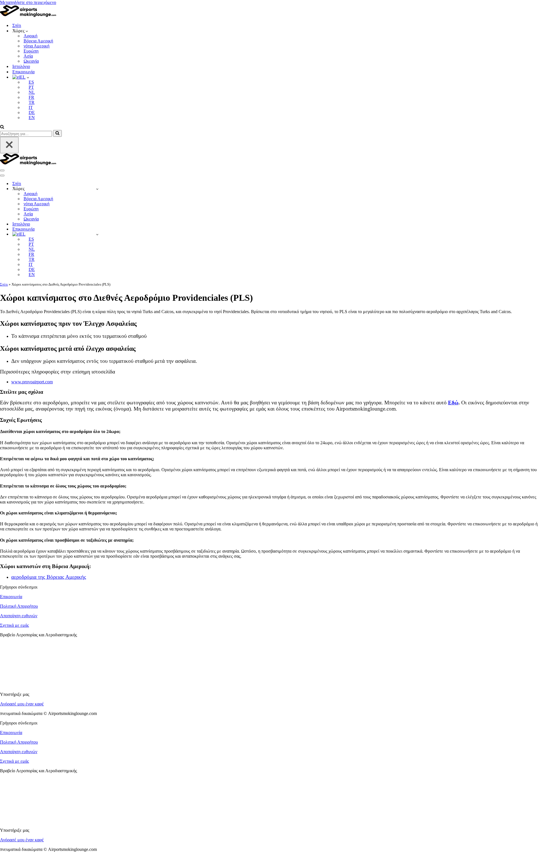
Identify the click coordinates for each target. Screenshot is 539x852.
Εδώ (453, 403)
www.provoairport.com (32, 381)
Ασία (28, 56)
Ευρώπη (31, 51)
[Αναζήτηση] (2, 127)
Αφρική (30, 35)
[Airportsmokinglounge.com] (28, 15)
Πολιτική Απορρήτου (19, 606)
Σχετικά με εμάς (14, 625)
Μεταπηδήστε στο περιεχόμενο (28, 2)
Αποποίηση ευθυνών (18, 615)
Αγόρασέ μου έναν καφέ (22, 703)
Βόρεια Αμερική (38, 40)
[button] (27, 30)
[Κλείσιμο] (9, 145)
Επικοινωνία (23, 71)
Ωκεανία (31, 61)
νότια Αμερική (36, 46)
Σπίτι (16, 25)
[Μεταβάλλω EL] (97, 234)
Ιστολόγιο (21, 66)
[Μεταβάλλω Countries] (97, 188)
